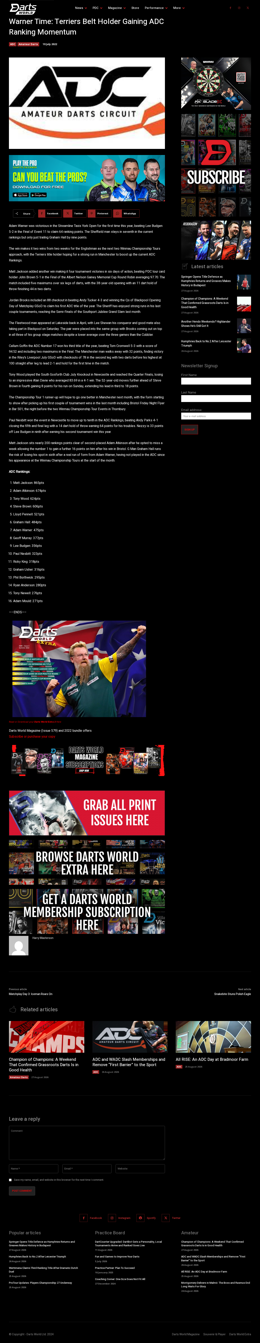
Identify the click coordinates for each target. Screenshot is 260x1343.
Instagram (124, 1218)
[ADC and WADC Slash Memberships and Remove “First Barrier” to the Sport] (130, 1037)
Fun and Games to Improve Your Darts (117, 1256)
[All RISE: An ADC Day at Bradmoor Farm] (213, 1037)
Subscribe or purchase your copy (32, 736)
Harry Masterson (42, 938)
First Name (189, 375)
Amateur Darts (28, 44)
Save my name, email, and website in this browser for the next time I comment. (59, 1180)
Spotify (151, 1218)
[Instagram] (239, 8)
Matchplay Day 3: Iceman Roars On (30, 994)
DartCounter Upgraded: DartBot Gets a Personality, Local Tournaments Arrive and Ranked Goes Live (128, 1243)
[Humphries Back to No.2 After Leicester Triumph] (244, 345)
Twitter (176, 1218)
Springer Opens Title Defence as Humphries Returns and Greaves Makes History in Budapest (206, 281)
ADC (12, 44)
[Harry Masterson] (18, 945)
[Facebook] (230, 8)
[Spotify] (140, 1218)
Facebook (96, 1218)
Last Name (188, 392)
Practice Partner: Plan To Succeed (115, 1268)
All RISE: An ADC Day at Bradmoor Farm (212, 1059)
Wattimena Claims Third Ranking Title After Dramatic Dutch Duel (43, 1269)
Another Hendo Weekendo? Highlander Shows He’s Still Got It (206, 324)
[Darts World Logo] (31, 9)
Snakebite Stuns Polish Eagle (232, 994)
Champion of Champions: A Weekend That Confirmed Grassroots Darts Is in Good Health (205, 303)
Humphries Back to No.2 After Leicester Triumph (37, 1256)
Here (47, 721)
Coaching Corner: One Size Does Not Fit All (120, 1279)
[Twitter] (247, 8)
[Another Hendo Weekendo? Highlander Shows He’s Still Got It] (244, 325)
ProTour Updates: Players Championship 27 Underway (40, 1283)
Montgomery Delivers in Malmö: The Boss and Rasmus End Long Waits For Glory (215, 1284)
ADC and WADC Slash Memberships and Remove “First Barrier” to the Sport (128, 1062)
